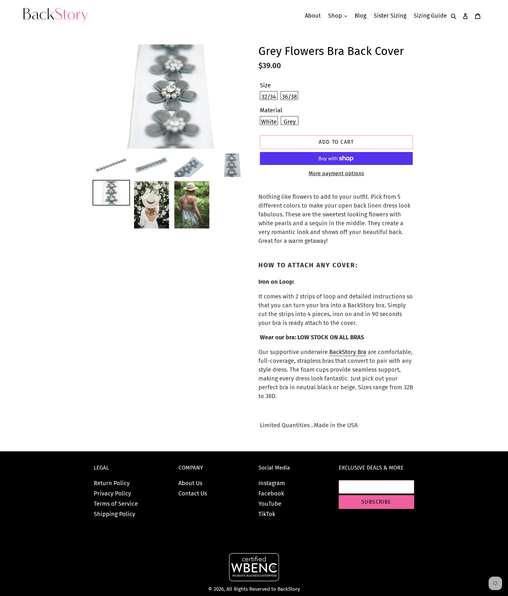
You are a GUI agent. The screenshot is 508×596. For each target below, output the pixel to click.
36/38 (289, 96)
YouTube (269, 503)
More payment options (336, 173)
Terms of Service (116, 503)
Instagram (271, 483)
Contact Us (192, 493)
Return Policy (112, 483)
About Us (190, 483)
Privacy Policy (112, 493)
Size (265, 85)
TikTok (266, 513)
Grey (290, 121)
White (269, 121)
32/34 (268, 96)
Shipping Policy (114, 513)
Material (271, 110)
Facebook (271, 493)
